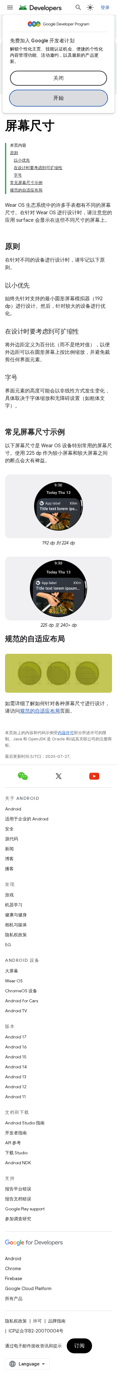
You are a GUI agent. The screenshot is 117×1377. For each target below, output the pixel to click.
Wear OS (14, 981)
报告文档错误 (18, 1199)
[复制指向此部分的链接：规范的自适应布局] (71, 639)
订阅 (79, 1346)
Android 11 (15, 1096)
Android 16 (16, 1047)
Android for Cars (21, 1001)
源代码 (11, 839)
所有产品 (13, 1298)
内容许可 (66, 732)
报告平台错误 (18, 1189)
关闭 (58, 78)
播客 (9, 868)
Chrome (13, 1268)
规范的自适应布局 (40, 711)
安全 (9, 829)
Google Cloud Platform (28, 1288)
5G (8, 944)
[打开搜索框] (78, 7)
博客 (9, 859)
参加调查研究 (18, 1219)
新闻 (9, 849)
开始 (58, 98)
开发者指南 (16, 1133)
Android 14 (16, 1067)
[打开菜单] (10, 7)
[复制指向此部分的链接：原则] (26, 247)
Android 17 (16, 1037)
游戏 (9, 895)
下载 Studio (16, 1153)
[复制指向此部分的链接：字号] (23, 378)
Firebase (13, 1278)
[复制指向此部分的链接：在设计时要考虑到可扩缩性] (85, 332)
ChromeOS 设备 (21, 991)
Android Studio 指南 (25, 1123)
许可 (37, 1320)
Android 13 (15, 1077)
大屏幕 (11, 971)
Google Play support (25, 1209)
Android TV (16, 1011)
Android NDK (18, 1163)
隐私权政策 (16, 935)
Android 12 (16, 1087)
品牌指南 (57, 1320)
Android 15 (16, 1057)
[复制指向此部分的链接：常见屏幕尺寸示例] (71, 432)
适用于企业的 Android (26, 819)
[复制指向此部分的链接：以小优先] (36, 286)
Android (13, 809)
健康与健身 (16, 915)
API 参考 (13, 1143)
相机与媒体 (16, 925)
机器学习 (13, 905)
